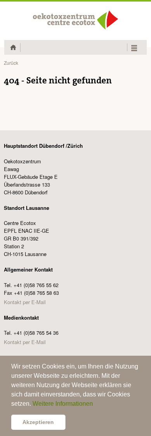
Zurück (11, 62)
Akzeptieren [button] (38, 422)
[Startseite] (75, 19)
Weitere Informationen (63, 403)
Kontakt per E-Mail (25, 302)
